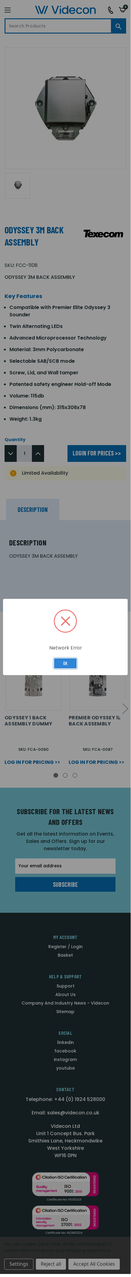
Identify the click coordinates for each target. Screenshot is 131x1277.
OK (65, 663)
